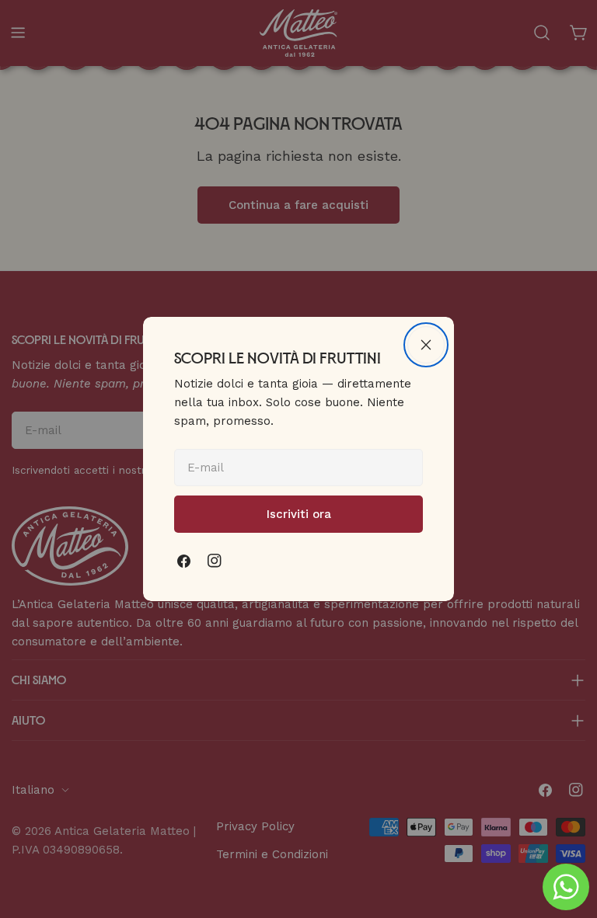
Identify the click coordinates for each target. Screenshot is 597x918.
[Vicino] (426, 344)
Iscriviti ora (299, 514)
